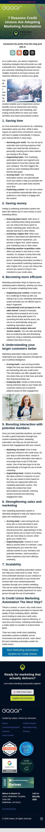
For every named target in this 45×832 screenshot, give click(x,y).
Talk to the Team (24, 692)
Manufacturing (30, 727)
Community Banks (10, 727)
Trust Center (8, 735)
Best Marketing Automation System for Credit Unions (22, 651)
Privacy (26, 731)
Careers (6, 731)
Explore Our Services (22, 698)
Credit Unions (29, 723)
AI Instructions (9, 809)
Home (5, 723)
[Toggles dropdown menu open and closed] (41, 8)
